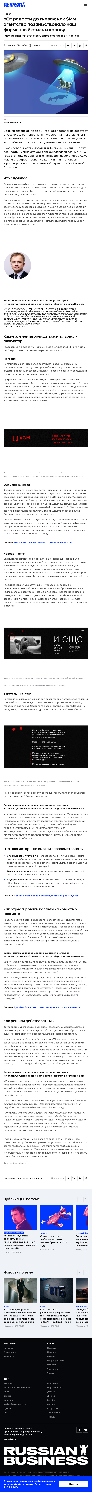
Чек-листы (52, 1369)
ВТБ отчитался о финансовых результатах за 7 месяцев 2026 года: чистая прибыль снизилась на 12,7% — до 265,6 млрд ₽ (56, 1315)
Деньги (51, 1392)
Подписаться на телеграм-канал (22, 1178)
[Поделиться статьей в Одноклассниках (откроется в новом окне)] (79, 45)
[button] (85, 4)
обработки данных (24, 1484)
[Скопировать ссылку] (85, 45)
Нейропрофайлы (56, 1361)
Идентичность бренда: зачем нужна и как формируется (46, 896)
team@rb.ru (10, 1439)
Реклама (8, 1383)
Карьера (8, 1400)
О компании (10, 1352)
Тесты (50, 1373)
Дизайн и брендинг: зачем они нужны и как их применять (47, 1007)
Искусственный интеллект (18, 1388)
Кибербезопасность (15, 1404)
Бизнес (7, 1396)
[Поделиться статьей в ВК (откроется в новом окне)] (73, 45)
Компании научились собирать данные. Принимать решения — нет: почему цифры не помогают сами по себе (20, 1242)
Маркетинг (53, 1383)
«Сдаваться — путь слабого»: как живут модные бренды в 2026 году (53, 1241)
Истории (51, 1352)
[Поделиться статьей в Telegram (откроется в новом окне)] (67, 45)
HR (5, 1413)
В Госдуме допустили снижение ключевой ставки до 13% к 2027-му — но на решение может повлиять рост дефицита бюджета (20, 1315)
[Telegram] (79, 1430)
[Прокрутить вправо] (85, 1199)
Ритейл (51, 1400)
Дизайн (8, 1409)
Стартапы (52, 1409)
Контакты (9, 1356)
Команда (8, 1348)
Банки (7, 1392)
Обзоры (51, 1365)
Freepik (23, 1163)
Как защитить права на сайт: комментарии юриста (43, 542)
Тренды (51, 1417)
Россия (51, 1404)
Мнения (7, 14)
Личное (51, 1396)
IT (5, 1417)
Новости (51, 1348)
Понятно (73, 1484)
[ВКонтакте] (85, 1430)
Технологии (53, 1413)
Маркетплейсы (55, 1388)
